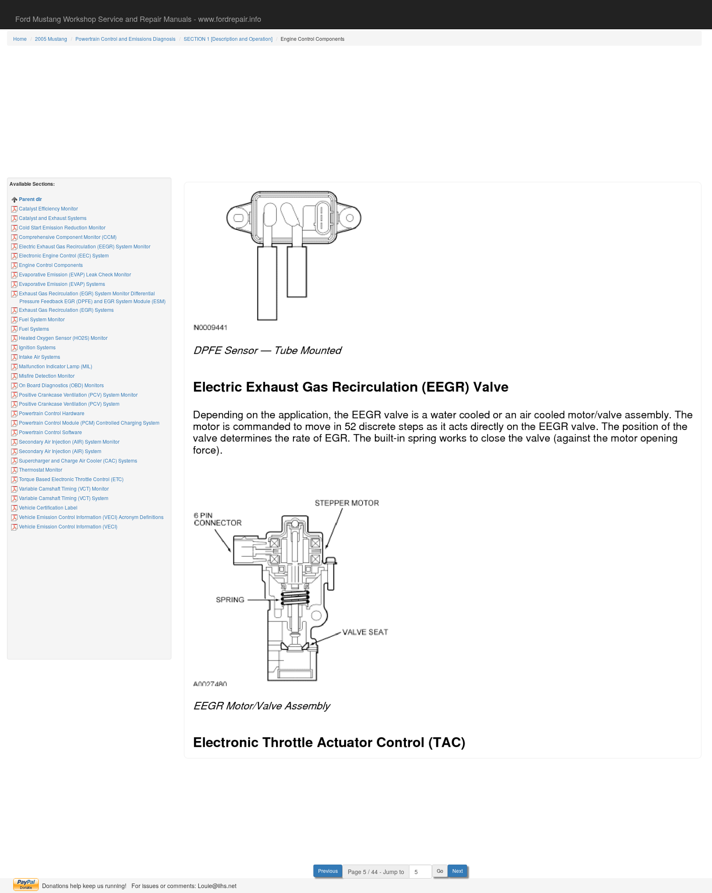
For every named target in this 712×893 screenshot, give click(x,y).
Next (457, 870)
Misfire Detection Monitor (46, 375)
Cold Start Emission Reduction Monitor (61, 227)
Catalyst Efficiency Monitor (48, 208)
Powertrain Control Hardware (51, 412)
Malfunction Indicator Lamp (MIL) (55, 365)
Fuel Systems (33, 328)
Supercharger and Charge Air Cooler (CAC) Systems (77, 460)
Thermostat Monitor (40, 469)
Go (440, 870)
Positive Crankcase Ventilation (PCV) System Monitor (78, 394)
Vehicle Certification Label (47, 507)
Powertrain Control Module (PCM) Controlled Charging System (88, 422)
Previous (328, 870)
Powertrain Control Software (50, 431)
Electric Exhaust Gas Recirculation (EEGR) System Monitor (84, 246)
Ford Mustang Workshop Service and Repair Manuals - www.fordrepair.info (138, 18)
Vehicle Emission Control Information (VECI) (67, 526)
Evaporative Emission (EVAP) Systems (61, 283)
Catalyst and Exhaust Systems (52, 217)
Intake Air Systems (39, 356)
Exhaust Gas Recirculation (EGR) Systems (66, 309)
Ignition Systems (37, 347)
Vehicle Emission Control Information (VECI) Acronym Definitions (91, 516)
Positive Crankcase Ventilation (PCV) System (68, 403)
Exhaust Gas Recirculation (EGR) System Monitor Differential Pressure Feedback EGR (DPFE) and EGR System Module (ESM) (92, 297)
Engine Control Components (50, 264)
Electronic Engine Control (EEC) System (63, 255)
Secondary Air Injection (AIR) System (59, 450)
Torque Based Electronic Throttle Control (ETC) (71, 478)
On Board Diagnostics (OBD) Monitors (61, 384)
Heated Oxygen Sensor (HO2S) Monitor (63, 337)
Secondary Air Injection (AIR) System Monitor (68, 441)
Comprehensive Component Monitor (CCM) (67, 236)
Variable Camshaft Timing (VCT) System (63, 497)
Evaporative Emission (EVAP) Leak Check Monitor (74, 274)
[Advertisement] (354, 111)
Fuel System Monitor (41, 319)
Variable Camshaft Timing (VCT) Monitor (63, 488)
